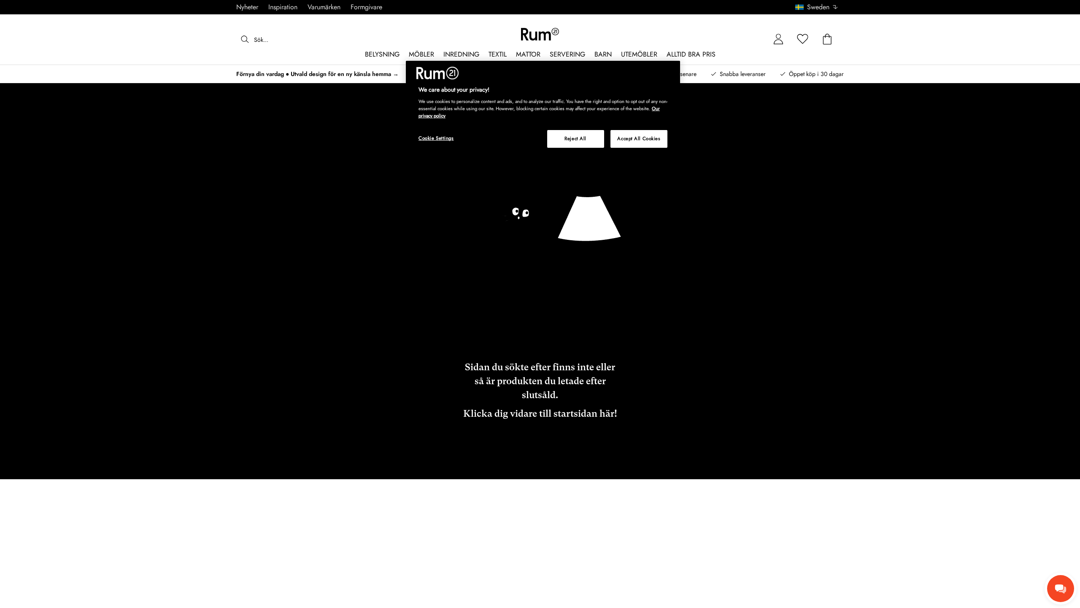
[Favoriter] (803, 39)
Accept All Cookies (638, 138)
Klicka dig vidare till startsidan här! (540, 413)
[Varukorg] (827, 39)
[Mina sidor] (778, 39)
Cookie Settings (436, 138)
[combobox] (817, 7)
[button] (819, 7)
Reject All (575, 138)
